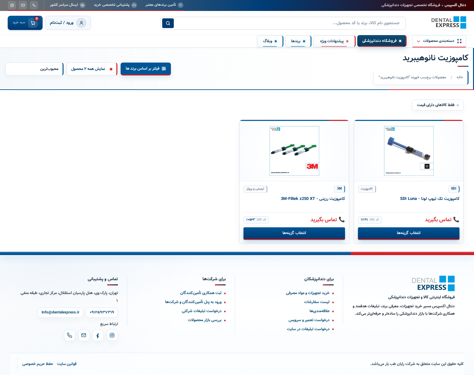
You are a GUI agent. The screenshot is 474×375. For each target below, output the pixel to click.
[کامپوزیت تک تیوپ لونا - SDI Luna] (408, 150)
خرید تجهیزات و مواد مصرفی (308, 293)
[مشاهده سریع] (364, 128)
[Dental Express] (433, 283)
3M (339, 188)
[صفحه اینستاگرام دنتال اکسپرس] (12, 5)
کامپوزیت (367, 188)
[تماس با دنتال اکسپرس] (34, 5)
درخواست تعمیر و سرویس (309, 320)
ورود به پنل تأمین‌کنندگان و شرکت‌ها (193, 302)
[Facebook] (98, 335)
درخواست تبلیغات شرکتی (202, 311)
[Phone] (69, 335)
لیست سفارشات (317, 302)
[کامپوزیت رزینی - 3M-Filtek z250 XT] (294, 150)
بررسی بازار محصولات (205, 320)
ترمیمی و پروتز (255, 188)
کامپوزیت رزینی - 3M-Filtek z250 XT (313, 199)
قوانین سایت (66, 364)
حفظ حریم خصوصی (37, 364)
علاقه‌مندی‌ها (320, 311)
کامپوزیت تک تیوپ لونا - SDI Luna (429, 199)
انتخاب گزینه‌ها (408, 233)
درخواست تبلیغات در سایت (308, 329)
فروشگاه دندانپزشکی (379, 41)
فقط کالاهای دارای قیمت (435, 105)
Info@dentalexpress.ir (60, 312)
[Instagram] (112, 335)
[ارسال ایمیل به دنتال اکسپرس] (23, 5)
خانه (460, 77)
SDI (453, 188)
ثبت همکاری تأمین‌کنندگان (201, 293)
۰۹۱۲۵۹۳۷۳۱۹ (102, 312)
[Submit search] (168, 23)
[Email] (84, 335)
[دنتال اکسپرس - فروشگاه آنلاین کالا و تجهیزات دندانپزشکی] (448, 22)
